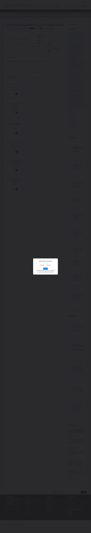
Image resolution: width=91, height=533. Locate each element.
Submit (45, 268)
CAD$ (43, 265)
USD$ (49, 265)
